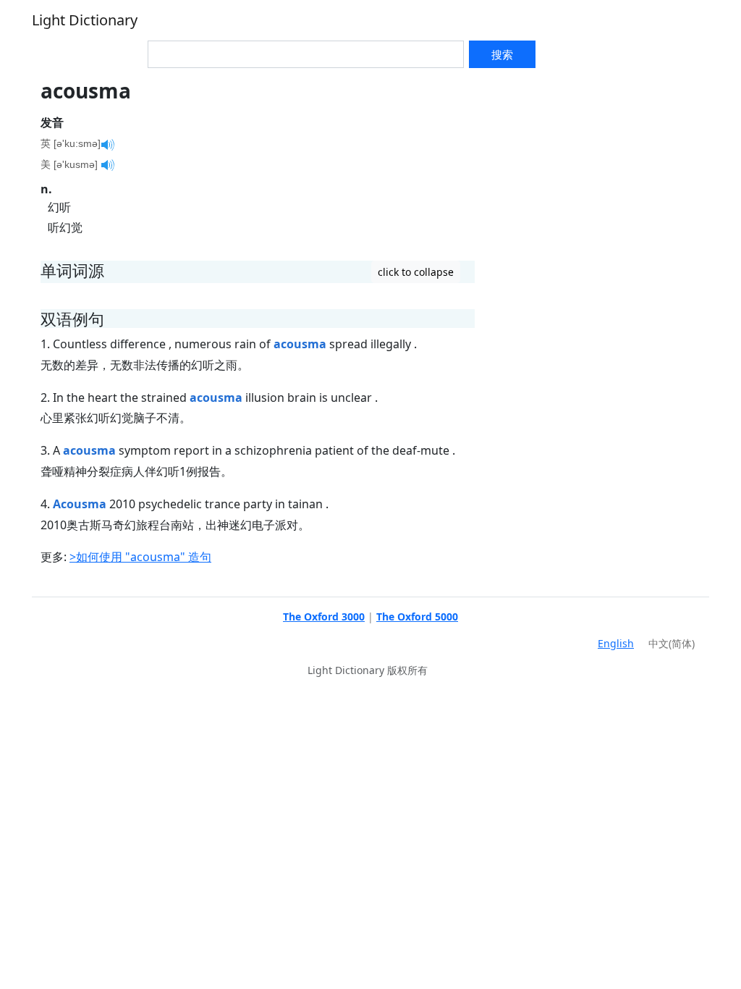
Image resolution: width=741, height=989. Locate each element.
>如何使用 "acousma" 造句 (140, 557)
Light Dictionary (84, 20)
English (616, 643)
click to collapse (416, 272)
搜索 (502, 54)
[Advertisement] (596, 169)
